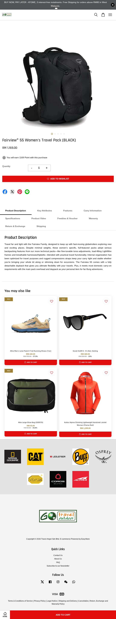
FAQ (58, 562)
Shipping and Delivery (68, 601)
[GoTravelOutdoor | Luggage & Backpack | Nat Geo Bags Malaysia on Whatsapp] (74, 583)
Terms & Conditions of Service (20, 601)
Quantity (6, 166)
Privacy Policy (39, 601)
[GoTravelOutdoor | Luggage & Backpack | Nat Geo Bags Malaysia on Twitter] (42, 583)
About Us (58, 559)
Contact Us (58, 555)
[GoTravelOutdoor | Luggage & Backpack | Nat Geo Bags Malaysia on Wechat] (66, 583)
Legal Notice (52, 601)
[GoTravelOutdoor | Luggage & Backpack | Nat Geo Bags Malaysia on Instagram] (58, 583)
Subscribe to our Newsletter (58, 566)
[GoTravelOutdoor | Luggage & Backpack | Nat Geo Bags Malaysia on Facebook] (50, 583)
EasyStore (85, 539)
